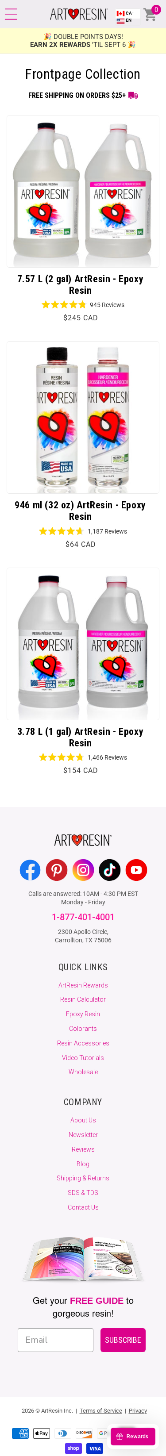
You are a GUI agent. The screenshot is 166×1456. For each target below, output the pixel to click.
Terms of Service (101, 1410)
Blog (83, 1164)
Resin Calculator (83, 999)
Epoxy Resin (83, 1014)
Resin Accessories (83, 1043)
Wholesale (83, 1072)
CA (130, 17)
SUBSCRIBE (123, 1340)
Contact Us (83, 1207)
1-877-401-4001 (83, 917)
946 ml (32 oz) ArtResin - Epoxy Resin (80, 510)
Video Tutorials (83, 1057)
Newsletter (83, 1134)
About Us (83, 1120)
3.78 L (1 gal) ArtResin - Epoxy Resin (80, 737)
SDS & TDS (83, 1192)
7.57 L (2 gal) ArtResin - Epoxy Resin (80, 284)
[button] (11, 14)
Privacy (138, 1410)
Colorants (83, 1028)
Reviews (83, 1149)
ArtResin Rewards (83, 985)
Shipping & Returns (83, 1178)
